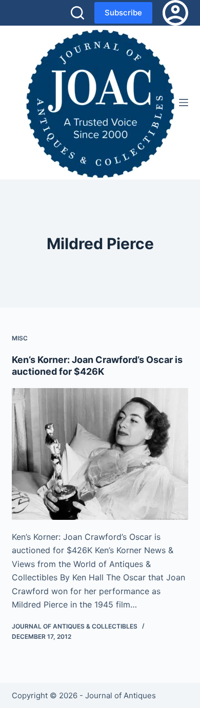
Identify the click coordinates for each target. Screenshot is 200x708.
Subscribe (123, 12)
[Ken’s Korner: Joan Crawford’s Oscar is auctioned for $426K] (100, 454)
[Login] (175, 13)
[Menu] (183, 102)
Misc (20, 338)
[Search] (77, 12)
